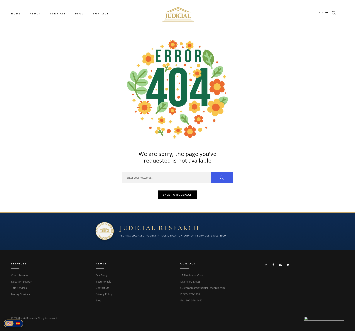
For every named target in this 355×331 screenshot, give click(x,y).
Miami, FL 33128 (190, 281)
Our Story (101, 275)
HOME (16, 13)
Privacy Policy (104, 294)
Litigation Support (21, 281)
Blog (98, 300)
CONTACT (101, 13)
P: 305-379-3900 (190, 294)
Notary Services (20, 294)
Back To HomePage (177, 194)
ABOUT (35, 13)
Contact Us (102, 288)
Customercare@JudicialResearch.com (202, 288)
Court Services (19, 275)
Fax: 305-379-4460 (191, 300)
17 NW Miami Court (192, 275)
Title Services (19, 288)
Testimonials (103, 281)
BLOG (79, 13)
